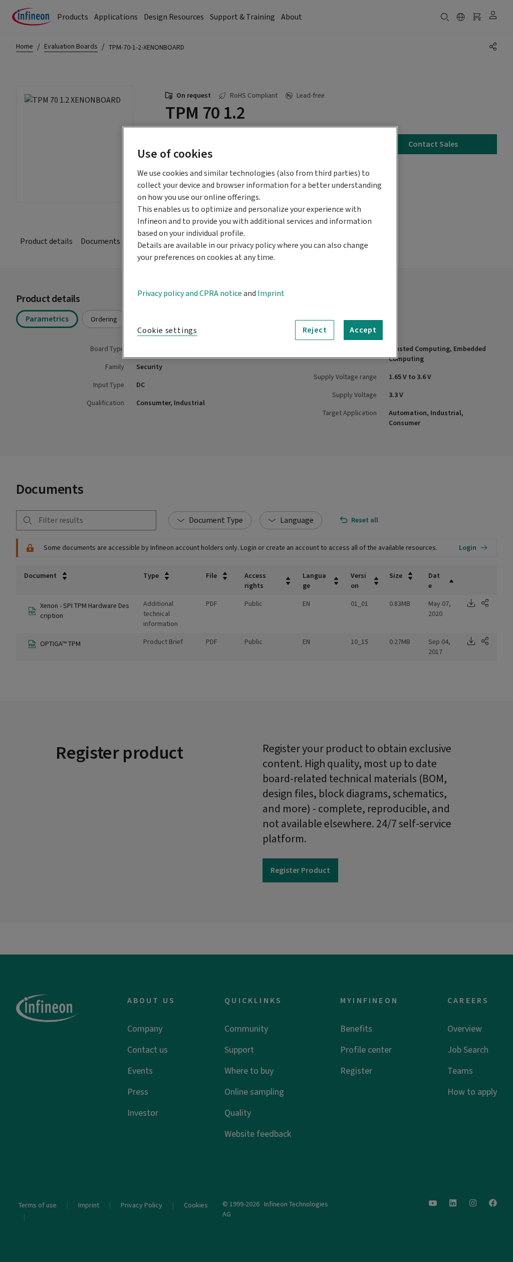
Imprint (271, 293)
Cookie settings (167, 330)
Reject (315, 330)
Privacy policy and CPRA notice (189, 293)
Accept (363, 330)
